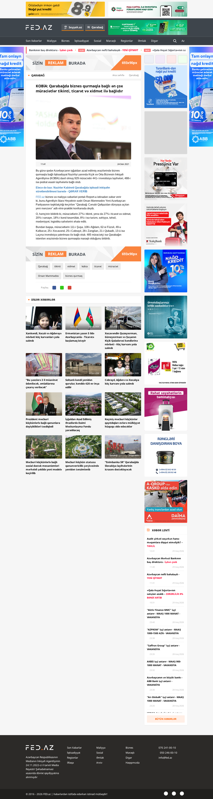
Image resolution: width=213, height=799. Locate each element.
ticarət (98, 266)
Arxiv (99, 762)
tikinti (57, 266)
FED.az (40, 197)
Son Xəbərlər (34, 41)
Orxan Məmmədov (48, 275)
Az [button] (183, 41)
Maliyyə (51, 41)
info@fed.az (165, 757)
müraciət (113, 266)
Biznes (65, 41)
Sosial (97, 41)
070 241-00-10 (167, 747)
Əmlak (142, 41)
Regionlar (127, 41)
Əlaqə (70, 762)
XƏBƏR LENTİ (160, 530)
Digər (154, 41)
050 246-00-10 (168, 752)
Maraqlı (111, 41)
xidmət (71, 266)
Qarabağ (97, 27)
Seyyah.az (75, 27)
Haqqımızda (132, 762)
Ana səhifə (118, 75)
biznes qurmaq (73, 275)
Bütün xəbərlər (165, 718)
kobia (85, 266)
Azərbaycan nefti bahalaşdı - (63, 50)
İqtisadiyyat (82, 41)
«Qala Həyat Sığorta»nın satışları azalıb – (147, 50)
